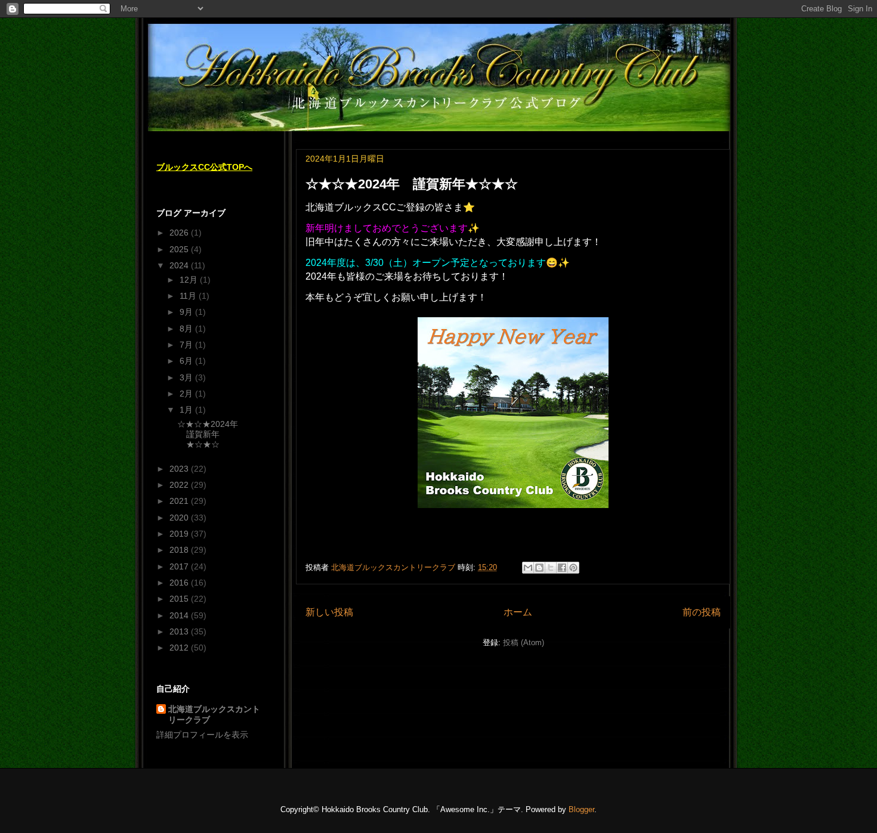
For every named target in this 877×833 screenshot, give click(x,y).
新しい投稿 (329, 612)
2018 (180, 550)
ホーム (518, 612)
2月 (187, 393)
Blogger (581, 809)
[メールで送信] (528, 568)
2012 (180, 647)
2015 (180, 598)
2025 (180, 249)
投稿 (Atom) (523, 642)
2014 (180, 615)
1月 (187, 409)
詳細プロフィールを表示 (202, 734)
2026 (180, 232)
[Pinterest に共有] (573, 568)
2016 (180, 582)
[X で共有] (551, 568)
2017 (180, 566)
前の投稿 (702, 612)
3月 (187, 377)
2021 (180, 501)
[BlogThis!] (539, 568)
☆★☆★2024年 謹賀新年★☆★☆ (411, 183)
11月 (189, 296)
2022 (180, 485)
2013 (180, 631)
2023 (180, 468)
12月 (190, 279)
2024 (180, 265)
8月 (187, 328)
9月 (187, 312)
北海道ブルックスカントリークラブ (214, 714)
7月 (187, 344)
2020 (180, 517)
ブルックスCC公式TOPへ (204, 167)
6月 (187, 361)
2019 (180, 533)
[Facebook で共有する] (562, 568)
